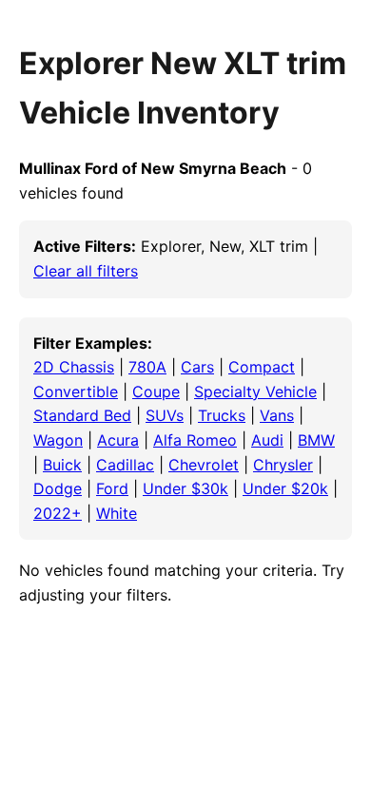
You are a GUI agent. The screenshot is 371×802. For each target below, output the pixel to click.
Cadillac (125, 464)
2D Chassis (73, 366)
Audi (267, 439)
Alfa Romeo (195, 439)
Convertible (75, 391)
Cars (197, 366)
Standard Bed (82, 415)
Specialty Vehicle (255, 391)
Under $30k (185, 488)
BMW (316, 439)
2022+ (57, 513)
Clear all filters (85, 270)
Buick (62, 464)
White (116, 513)
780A (147, 366)
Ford (112, 488)
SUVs (165, 415)
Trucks (221, 415)
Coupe (156, 391)
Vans (277, 415)
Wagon (58, 439)
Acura (118, 439)
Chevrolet (203, 464)
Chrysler (283, 464)
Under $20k (285, 488)
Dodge (57, 488)
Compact (261, 366)
